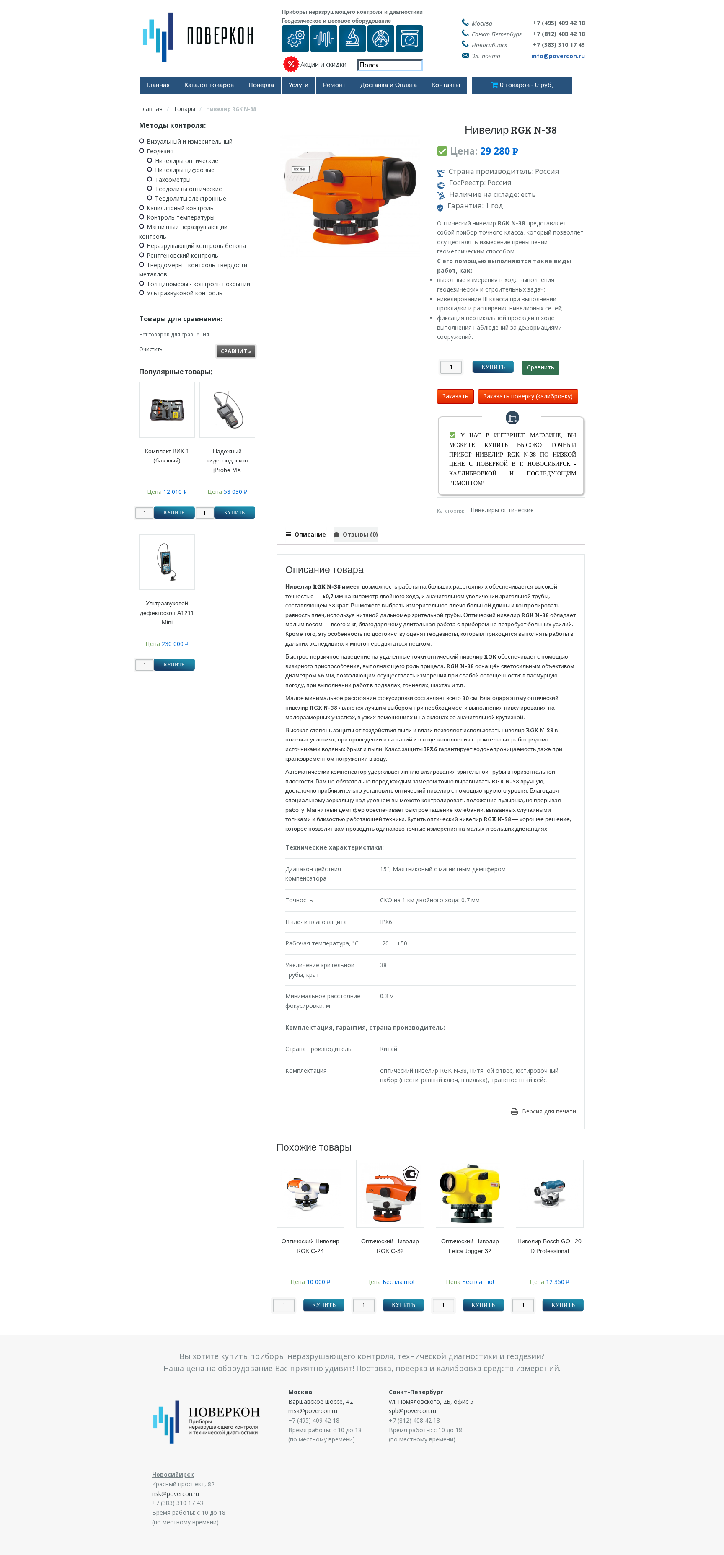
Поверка (261, 85)
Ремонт (334, 85)
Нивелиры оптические (502, 510)
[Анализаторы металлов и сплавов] (352, 47)
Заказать (455, 396)
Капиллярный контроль (180, 208)
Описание (310, 534)
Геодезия (160, 151)
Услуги (298, 85)
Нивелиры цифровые (185, 170)
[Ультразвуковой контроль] (323, 47)
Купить (493, 367)
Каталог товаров (209, 85)
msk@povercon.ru (312, 1411)
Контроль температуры (181, 217)
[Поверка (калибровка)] (295, 47)
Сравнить (540, 367)
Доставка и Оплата (388, 85)
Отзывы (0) (360, 534)
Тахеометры (173, 179)
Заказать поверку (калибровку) (528, 396)
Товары (184, 109)
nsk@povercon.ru (175, 1494)
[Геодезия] (380, 47)
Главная (158, 85)
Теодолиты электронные (190, 198)
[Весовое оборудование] (409, 47)
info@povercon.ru (558, 56)
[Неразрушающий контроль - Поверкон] (204, 44)
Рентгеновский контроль (182, 255)
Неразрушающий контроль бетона (196, 246)
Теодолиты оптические (188, 189)
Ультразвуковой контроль (184, 293)
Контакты (446, 85)
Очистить (151, 349)
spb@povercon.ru (412, 1411)
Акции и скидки (323, 64)
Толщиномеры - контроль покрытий (198, 284)
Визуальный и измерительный (190, 141)
